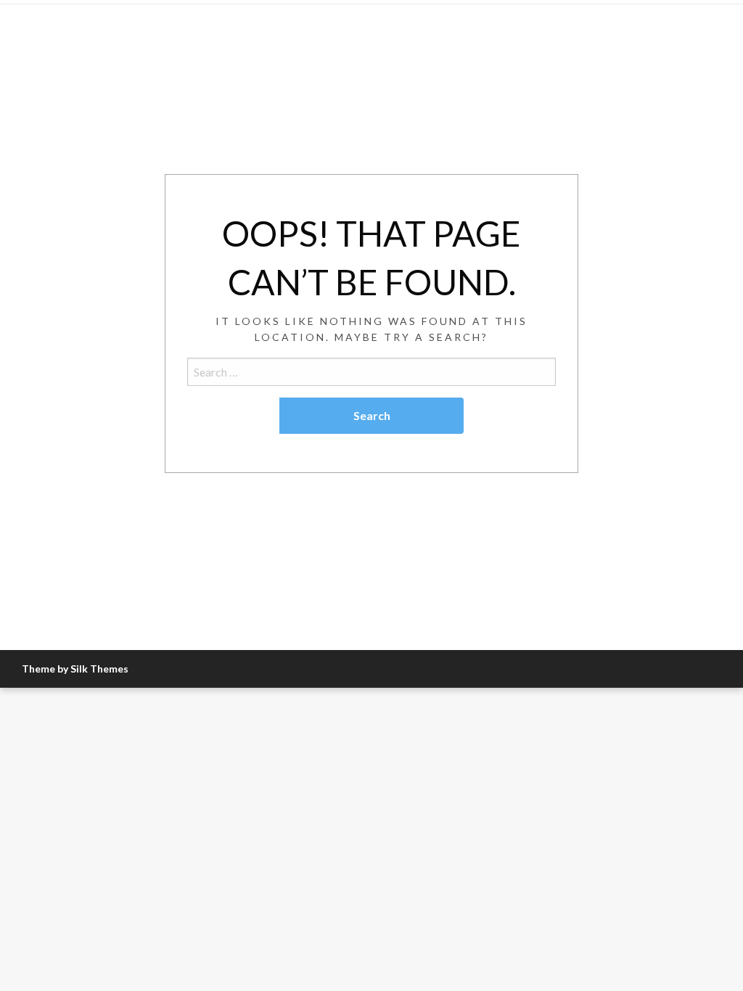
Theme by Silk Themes (75, 668)
